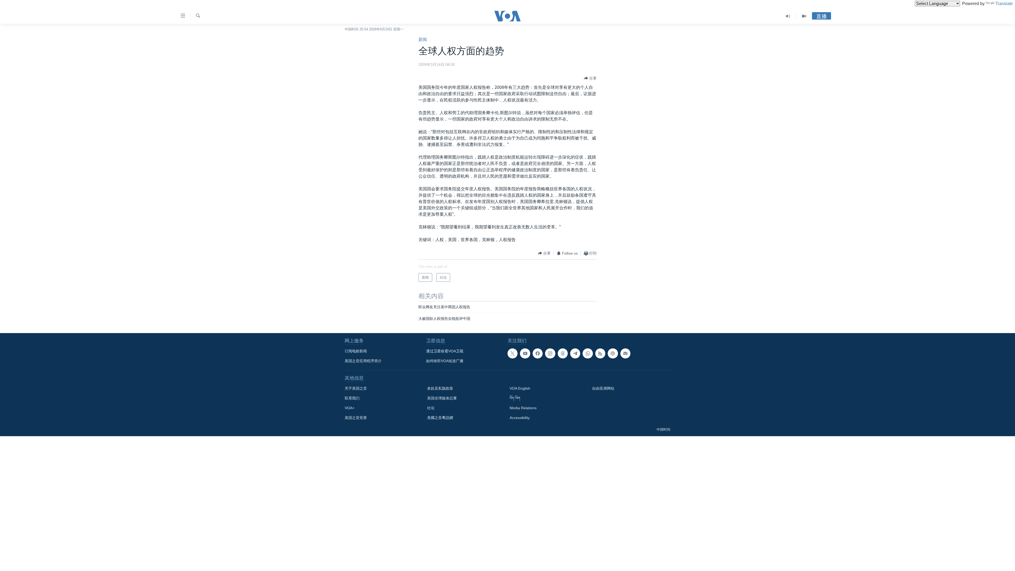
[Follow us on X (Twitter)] (513, 353)
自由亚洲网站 (603, 388)
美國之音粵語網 (440, 418)
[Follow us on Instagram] (550, 353)
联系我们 (352, 398)
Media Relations (523, 408)
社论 (431, 408)
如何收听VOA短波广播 (444, 361)
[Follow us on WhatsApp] (588, 353)
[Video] (804, 16)
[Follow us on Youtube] (525, 353)
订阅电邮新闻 (356, 351)
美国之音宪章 (356, 418)
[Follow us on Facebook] (538, 353)
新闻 (422, 39)
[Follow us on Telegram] (575, 353)
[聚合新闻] (600, 353)
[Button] (590, 78)
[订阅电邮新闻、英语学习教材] (625, 353)
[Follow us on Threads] (563, 353)
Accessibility (520, 418)
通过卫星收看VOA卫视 (444, 351)
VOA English (520, 388)
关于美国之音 (356, 388)
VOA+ (349, 408)
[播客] (613, 353)
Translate (1004, 3)
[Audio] (788, 16)
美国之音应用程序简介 (363, 361)
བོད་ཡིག (515, 398)
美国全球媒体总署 (442, 398)
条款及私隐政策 (440, 388)
